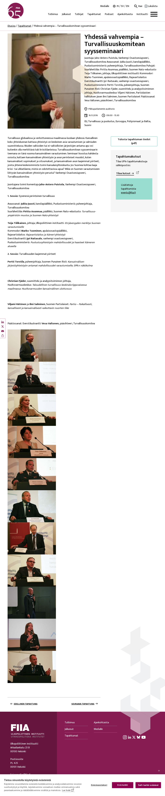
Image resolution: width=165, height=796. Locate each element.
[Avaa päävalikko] (153, 14)
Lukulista (152, 6)
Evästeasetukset (99, 785)
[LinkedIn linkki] (129, 737)
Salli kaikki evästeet (148, 785)
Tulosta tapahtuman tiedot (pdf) (134, 141)
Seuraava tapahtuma (82, 704)
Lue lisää (66, 790)
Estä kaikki (122, 785)
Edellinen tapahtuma (25, 704)
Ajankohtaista (125, 14)
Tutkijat (79, 14)
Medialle (104, 6)
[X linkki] (134, 737)
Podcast (109, 14)
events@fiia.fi (128, 193)
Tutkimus (53, 14)
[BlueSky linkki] (138, 737)
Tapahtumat (94, 14)
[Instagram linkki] (125, 737)
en (127, 6)
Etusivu (11, 26)
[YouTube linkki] (143, 737)
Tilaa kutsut (123, 173)
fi (118, 6)
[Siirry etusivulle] (23, 11)
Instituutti (142, 14)
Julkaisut (66, 14)
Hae (139, 6)
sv (122, 6)
